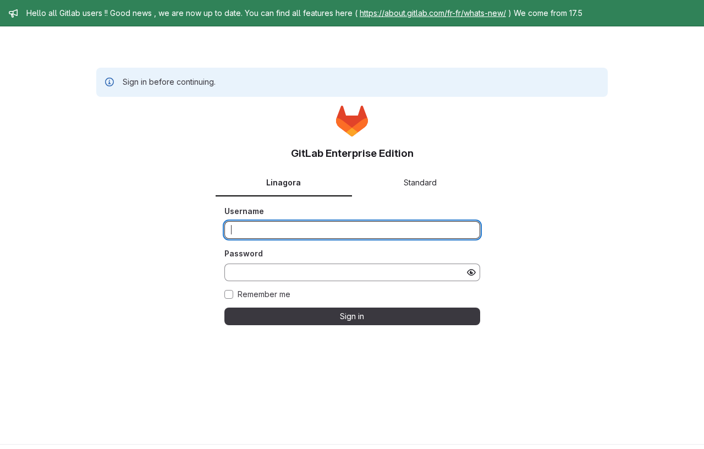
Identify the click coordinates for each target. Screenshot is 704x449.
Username (244, 211)
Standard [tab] (420, 182)
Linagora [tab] (283, 182)
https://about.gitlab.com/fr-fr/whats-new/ (433, 13)
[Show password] (471, 272)
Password (243, 253)
